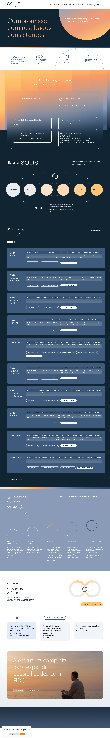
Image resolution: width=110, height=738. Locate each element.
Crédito (18, 242)
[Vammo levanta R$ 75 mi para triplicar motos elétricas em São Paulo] (21, 630)
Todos (10, 242)
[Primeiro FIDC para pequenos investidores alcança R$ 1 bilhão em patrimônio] (55, 631)
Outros (35, 242)
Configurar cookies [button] (14, 734)
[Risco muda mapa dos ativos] (88, 630)
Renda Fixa (27, 242)
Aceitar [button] (22, 734)
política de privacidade (24, 730)
